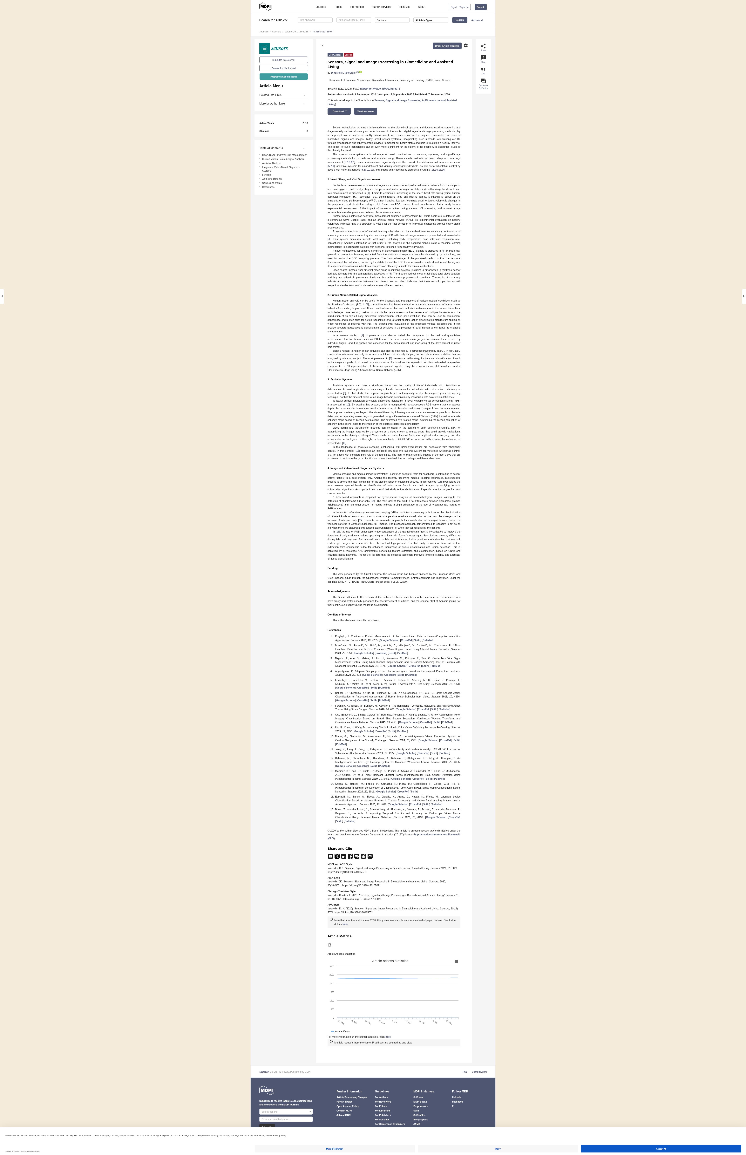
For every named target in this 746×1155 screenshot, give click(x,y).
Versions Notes (365, 111)
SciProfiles (419, 1115)
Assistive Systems (271, 163)
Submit (481, 7)
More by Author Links (272, 103)
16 (443, 169)
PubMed (428, 640)
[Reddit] (364, 857)
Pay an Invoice (344, 1101)
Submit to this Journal (283, 59)
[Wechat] (357, 857)
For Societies (382, 1119)
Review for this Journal (284, 68)
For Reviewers (383, 1101)
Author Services (381, 7)
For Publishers (383, 1115)
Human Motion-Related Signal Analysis (283, 158)
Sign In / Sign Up (460, 7)
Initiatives (404, 7)
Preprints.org (420, 1106)
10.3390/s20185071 (323, 31)
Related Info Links (270, 95)
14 (436, 169)
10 (365, 169)
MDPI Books (420, 1101)
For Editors (381, 1106)
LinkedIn (456, 1097)
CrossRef (406, 640)
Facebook (457, 1101)
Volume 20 (290, 31)
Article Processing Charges (351, 1097)
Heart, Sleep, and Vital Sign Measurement (284, 154)
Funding (266, 174)
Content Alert (479, 1071)
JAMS (416, 1124)
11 (368, 169)
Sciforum (418, 1097)
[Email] (331, 857)
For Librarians (382, 1110)
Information (357, 7)
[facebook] (351, 857)
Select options (269, 1111)
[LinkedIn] (344, 857)
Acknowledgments (272, 178)
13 (432, 169)
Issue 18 (304, 31)
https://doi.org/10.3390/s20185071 (380, 88)
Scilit (417, 640)
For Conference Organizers (390, 1124)
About (421, 7)
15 (439, 169)
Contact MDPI (344, 1110)
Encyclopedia (420, 1119)
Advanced (477, 20)
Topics (338, 7)
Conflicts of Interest (272, 182)
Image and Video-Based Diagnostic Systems (281, 168)
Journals (321, 7)
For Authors (381, 1097)
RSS (465, 1071)
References (268, 186)
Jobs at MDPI (343, 1115)
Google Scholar (389, 640)
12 (371, 169)
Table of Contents (271, 148)
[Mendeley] (370, 857)
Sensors (276, 31)
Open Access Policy (347, 1106)
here (345, 924)
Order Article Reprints (447, 46)
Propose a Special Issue (283, 76)
